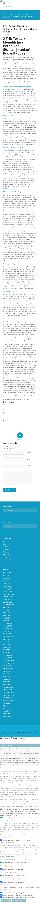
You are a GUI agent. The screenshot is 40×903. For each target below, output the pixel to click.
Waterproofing (8, 560)
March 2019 (7, 652)
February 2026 (8, 589)
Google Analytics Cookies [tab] (7, 820)
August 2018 (7, 671)
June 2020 (6, 613)
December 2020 (8, 597)
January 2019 (7, 658)
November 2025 (8, 594)
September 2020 (8, 605)
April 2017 (6, 714)
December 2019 (8, 629)
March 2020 (7, 621)
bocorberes (23, 35)
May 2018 (6, 679)
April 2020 (6, 618)
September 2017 (8, 700)
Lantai (5, 547)
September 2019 (8, 636)
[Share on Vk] (5, 418)
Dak (4, 544)
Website (29, 465)
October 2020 (8, 602)
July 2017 (6, 706)
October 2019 (8, 634)
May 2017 (6, 711)
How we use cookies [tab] (6, 746)
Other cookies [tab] (4, 884)
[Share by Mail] (5, 423)
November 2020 (8, 599)
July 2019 (6, 642)
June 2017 (6, 708)
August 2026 (7, 573)
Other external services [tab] (7, 842)
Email (29, 459)
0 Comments (14, 35)
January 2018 (7, 690)
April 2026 (6, 583)
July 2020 (6, 610)
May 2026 (6, 581)
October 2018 (8, 666)
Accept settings (6, 900)
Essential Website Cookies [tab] (8, 768)
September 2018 (8, 668)
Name (29, 452)
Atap (4, 541)
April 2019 (6, 650)
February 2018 (8, 687)
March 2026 (7, 586)
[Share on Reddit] (5, 420)
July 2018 (6, 674)
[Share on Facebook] (5, 404)
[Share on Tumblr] (5, 415)
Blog (4, 13)
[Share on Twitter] (5, 407)
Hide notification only (19, 900)
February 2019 (8, 655)
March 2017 (7, 716)
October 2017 (8, 698)
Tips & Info (6, 555)
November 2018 (8, 663)
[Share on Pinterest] (5, 410)
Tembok (6, 552)
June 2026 (6, 578)
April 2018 (6, 682)
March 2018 (7, 684)
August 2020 (7, 607)
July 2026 (6, 575)
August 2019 (7, 639)
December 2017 (8, 692)
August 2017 (7, 703)
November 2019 (8, 631)
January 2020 (7, 626)
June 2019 (6, 644)
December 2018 (8, 660)
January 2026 (7, 591)
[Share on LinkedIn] (5, 412)
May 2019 (6, 647)
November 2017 (8, 695)
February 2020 (8, 623)
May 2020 (6, 615)
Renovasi (6, 549)
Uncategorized (8, 557)
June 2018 (6, 676)
